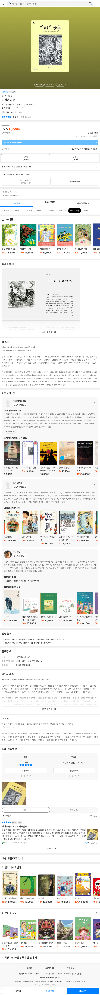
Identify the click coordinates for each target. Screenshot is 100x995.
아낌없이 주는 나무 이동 (28, 891)
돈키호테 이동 (83, 889)
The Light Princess (14, 112)
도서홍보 (77, 981)
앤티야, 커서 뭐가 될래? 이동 (48, 528)
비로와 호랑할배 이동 (65, 240)
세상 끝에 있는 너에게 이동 (48, 608)
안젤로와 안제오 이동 (46, 240)
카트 (96, 3)
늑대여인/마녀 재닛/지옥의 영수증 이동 (12, 458)
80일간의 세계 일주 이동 (10, 888)
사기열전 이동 (28, 935)
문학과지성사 (7, 107)
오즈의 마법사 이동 (65, 891)
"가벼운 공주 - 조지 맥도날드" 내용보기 (50, 832)
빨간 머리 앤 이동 (83, 934)
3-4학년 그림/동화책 (35, 639)
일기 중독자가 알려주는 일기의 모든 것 (22, 581)
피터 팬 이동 (46, 890)
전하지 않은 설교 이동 (67, 458)
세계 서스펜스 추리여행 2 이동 (85, 458)
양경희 (19, 104)
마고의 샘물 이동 (12, 528)
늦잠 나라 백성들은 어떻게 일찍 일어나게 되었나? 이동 (67, 528)
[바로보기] (14, 793)
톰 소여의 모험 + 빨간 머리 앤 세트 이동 (10, 937)
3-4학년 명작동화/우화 (55, 639)
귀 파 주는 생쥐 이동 (28, 240)
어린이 (14, 639)
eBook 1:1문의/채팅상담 (72, 974)
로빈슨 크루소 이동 (65, 935)
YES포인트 (6, 133)
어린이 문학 (23, 643)
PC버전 (50, 981)
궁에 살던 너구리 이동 (30, 528)
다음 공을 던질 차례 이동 (10, 240)
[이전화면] (3, 3)
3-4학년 (22, 639)
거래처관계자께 (68, 981)
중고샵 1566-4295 (55, 974)
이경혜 (29, 104)
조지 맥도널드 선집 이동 (30, 458)
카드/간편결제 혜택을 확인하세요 (83, 149)
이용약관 (18, 981)
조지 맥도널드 (7, 104)
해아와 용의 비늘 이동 (85, 528)
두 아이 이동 (12, 607)
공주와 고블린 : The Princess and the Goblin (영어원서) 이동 (48, 458)
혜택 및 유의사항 (26, 776)
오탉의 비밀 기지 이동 (83, 240)
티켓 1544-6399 (40, 974)
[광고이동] (90, 3)
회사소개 (58, 981)
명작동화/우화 (46, 643)
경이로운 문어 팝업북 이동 (46, 935)
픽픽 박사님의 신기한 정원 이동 (85, 608)
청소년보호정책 (41, 981)
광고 (83, 981)
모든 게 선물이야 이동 (67, 611)
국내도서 (6, 639)
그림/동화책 (34, 643)
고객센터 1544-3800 (24, 974)
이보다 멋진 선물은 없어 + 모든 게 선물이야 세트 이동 (30, 611)
